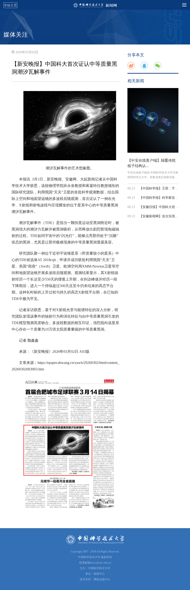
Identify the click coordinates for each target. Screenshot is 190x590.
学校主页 (10, 5)
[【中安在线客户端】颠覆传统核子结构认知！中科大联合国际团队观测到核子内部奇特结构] (152, 120)
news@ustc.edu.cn (100, 562)
